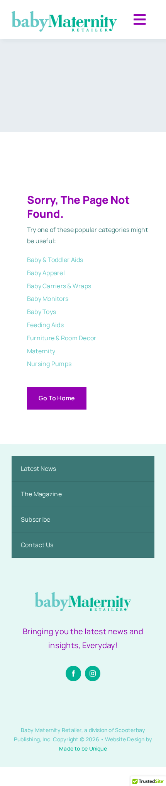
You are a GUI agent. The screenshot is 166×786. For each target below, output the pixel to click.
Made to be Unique (83, 748)
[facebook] (73, 673)
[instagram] (92, 673)
